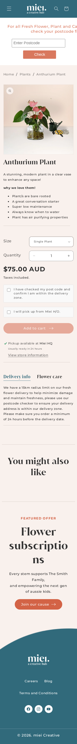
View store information (28, 355)
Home (8, 74)
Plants (25, 74)
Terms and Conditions (38, 693)
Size (7, 241)
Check (39, 54)
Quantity (12, 255)
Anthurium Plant (50, 74)
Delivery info (17, 376)
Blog (48, 681)
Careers (31, 681)
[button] (9, 9)
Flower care (49, 376)
